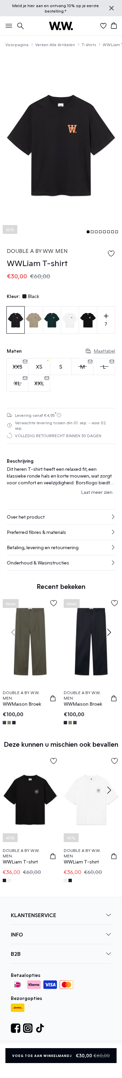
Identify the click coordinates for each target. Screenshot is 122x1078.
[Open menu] (7, 25)
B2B (16, 953)
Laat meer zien (97, 492)
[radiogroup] (61, 375)
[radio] (39, 366)
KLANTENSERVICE (33, 915)
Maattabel (104, 351)
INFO (17, 934)
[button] (61, 517)
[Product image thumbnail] (88, 231)
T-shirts (89, 44)
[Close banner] (111, 8)
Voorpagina (16, 44)
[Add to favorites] (111, 253)
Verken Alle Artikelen (55, 44)
